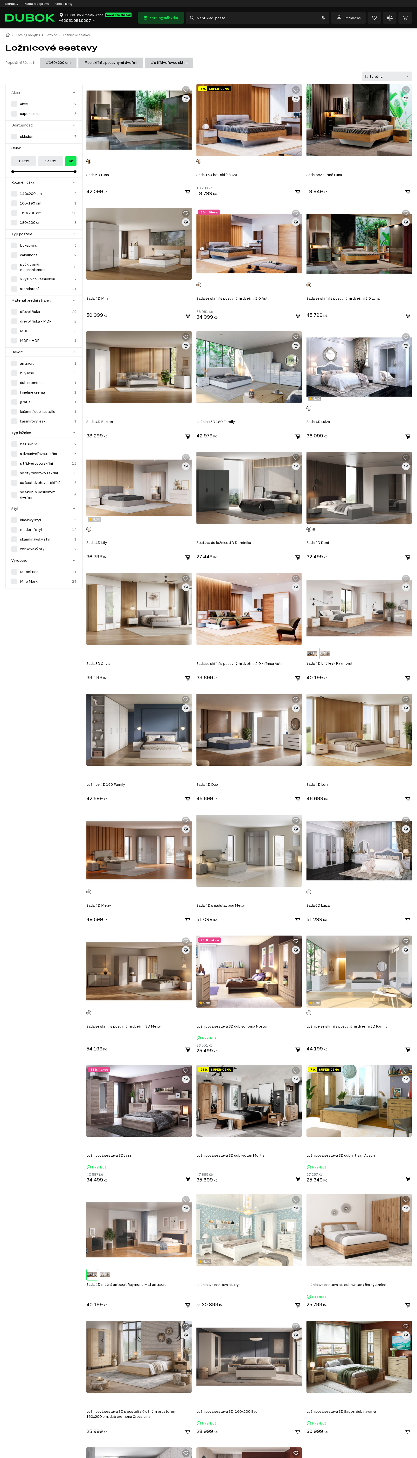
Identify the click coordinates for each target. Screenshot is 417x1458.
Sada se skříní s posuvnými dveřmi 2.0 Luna (343, 298)
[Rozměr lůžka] (74, 182)
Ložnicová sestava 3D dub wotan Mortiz (230, 1155)
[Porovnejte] (389, 18)
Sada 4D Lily (96, 543)
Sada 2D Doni (317, 543)
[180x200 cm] (43, 222)
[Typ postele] (74, 233)
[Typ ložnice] (74, 432)
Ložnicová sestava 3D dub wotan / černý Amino (346, 1285)
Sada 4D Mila (97, 298)
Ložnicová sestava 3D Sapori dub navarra (341, 1411)
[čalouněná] (43, 255)
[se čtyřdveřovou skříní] (43, 473)
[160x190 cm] (43, 203)
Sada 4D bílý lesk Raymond (329, 663)
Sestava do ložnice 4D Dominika (223, 543)
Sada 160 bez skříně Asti (217, 175)
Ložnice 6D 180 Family (215, 422)
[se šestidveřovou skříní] (43, 483)
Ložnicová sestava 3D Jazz (108, 1155)
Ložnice (51, 35)
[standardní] (43, 289)
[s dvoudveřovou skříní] (43, 454)
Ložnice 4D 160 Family (105, 784)
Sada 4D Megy (98, 905)
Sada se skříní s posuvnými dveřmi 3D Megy (123, 1026)
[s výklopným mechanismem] (43, 267)
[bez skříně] (43, 444)
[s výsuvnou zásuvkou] (43, 279)
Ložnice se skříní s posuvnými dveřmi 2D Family (346, 1026)
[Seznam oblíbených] (374, 18)
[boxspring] (43, 245)
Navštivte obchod (118, 14)
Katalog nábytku (163, 18)
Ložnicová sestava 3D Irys (218, 1285)
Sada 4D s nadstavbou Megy (220, 905)
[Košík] (405, 18)
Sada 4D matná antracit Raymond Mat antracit (126, 1284)
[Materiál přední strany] (74, 300)
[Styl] (74, 508)
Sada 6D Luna (97, 175)
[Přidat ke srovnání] (186, 98)
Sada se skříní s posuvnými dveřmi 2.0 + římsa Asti (239, 663)
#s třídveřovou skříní (169, 62)
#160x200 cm (58, 62)
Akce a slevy (63, 3)
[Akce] (74, 92)
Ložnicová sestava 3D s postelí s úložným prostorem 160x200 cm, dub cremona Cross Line (131, 1413)
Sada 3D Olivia (98, 663)
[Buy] (188, 192)
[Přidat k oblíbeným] (186, 90)
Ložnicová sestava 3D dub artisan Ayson (340, 1155)
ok (71, 161)
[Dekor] (74, 352)
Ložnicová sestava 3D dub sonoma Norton (232, 1026)
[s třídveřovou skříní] (43, 463)
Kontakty (11, 3)
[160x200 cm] (43, 213)
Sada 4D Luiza (318, 422)
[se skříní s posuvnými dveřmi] (43, 494)
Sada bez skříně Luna (324, 175)
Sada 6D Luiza (318, 905)
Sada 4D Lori (317, 784)
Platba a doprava (36, 3)
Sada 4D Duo (207, 784)
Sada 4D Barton (99, 422)
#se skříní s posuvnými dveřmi (110, 62)
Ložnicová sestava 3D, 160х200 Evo (226, 1411)
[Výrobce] (74, 560)
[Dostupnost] (74, 125)
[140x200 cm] (43, 194)
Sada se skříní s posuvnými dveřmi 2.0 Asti (232, 298)
